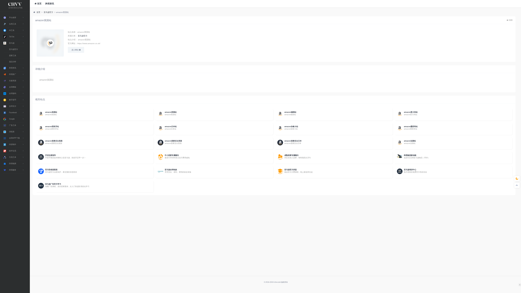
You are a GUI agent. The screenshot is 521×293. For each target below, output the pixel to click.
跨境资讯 (49, 3)
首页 (39, 3)
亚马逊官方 (13, 49)
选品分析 (12, 62)
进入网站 (75, 50)
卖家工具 (12, 56)
